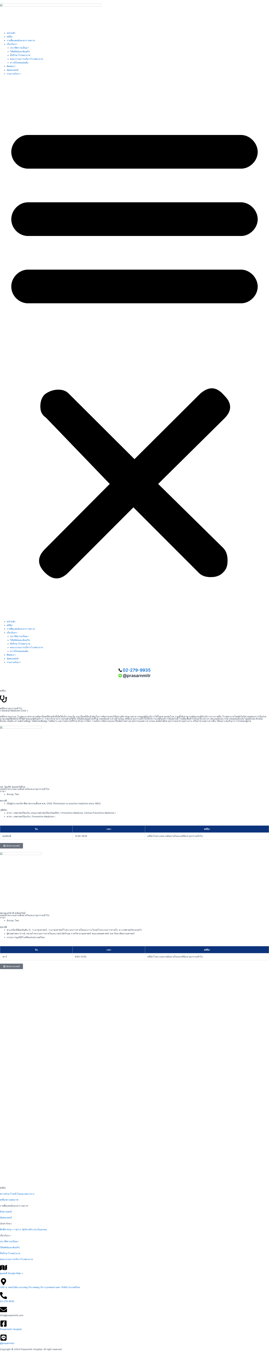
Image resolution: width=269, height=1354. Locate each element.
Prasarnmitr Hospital (11, 1329)
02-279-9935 (7, 1301)
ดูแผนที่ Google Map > (11, 1273)
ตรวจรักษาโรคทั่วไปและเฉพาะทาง (17, 1193)
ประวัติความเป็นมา (19, 47)
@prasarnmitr (7, 1343)
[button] (134, 349)
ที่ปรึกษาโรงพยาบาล (20, 55)
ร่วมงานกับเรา (14, 73)
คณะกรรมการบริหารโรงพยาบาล (26, 59)
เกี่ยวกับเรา (12, 44)
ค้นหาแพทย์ (6, 1211)
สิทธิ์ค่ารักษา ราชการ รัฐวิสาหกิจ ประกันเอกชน (23, 1229)
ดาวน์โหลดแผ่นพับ (19, 62)
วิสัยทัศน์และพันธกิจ (20, 51)
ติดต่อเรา (11, 66)
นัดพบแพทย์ (12, 70)
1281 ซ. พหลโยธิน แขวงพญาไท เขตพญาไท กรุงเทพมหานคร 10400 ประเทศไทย (40, 1287)
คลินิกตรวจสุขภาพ (9, 1199)
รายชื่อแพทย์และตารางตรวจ (21, 40)
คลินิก (10, 36)
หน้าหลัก (11, 33)
